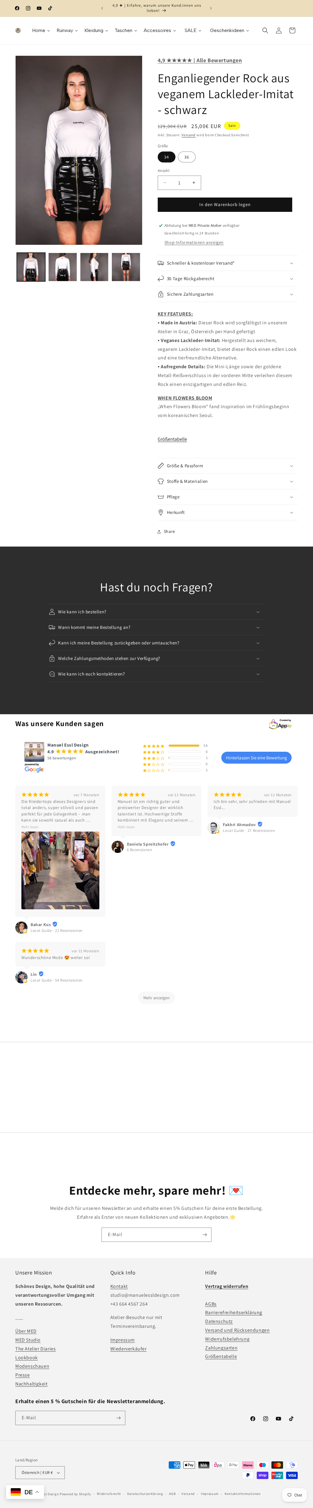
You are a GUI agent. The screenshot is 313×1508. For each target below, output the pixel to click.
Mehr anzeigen (156, 997)
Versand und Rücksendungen (237, 1330)
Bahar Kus (41, 924)
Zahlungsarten (221, 1348)
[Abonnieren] (204, 1235)
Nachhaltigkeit (31, 1384)
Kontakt (119, 1286)
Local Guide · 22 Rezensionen (57, 930)
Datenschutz (219, 1321)
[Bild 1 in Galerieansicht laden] (31, 267)
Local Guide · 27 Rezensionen (249, 830)
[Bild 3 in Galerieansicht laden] (94, 267)
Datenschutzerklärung (145, 1494)
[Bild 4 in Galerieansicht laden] (126, 267)
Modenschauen (32, 1366)
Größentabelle (172, 439)
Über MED (26, 1331)
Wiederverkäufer (128, 1349)
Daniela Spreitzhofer (148, 844)
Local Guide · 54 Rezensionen (57, 980)
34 (166, 157)
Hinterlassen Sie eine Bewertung (256, 758)
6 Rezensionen (139, 849)
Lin (34, 974)
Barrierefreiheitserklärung (233, 1312)
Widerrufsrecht (109, 1494)
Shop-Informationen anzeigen (194, 242)
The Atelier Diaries (35, 1349)
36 (186, 157)
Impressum (122, 1340)
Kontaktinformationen (243, 1494)
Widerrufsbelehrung (227, 1339)
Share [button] (169, 531)
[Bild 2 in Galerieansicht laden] (62, 267)
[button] (265, 30)
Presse (22, 1375)
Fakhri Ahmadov (239, 824)
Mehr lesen (30, 826)
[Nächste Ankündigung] (211, 8)
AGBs (210, 1304)
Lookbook (26, 1357)
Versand (189, 135)
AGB (172, 1494)
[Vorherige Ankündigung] (102, 8)
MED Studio (28, 1340)
